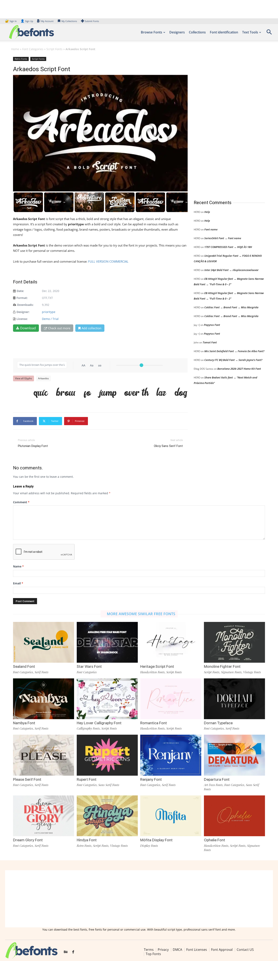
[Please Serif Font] (43, 755)
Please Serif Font (27, 779)
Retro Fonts (21, 58)
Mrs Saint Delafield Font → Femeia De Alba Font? (234, 351)
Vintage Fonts (252, 672)
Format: (22, 298)
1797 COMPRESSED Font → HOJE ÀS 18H (228, 247)
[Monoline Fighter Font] (234, 642)
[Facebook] (73, 952)
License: (22, 319)
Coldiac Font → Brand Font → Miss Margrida (231, 307)
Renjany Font (151, 779)
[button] (269, 33)
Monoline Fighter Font (222, 666)
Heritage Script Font (157, 666)
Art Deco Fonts (213, 785)
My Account (47, 21)
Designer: (23, 312)
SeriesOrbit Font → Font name (222, 238)
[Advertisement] (224, 124)
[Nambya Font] (43, 698)
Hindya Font (87, 840)
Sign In (11, 21)
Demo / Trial (50, 319)
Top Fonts (153, 954)
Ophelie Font (214, 840)
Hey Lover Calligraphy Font (99, 723)
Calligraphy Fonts (88, 728)
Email (18, 583)
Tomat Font (210, 342)
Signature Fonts (231, 672)
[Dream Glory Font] (43, 815)
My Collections (69, 21)
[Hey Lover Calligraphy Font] (107, 698)
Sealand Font (24, 666)
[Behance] (66, 952)
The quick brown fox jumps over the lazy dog (102, 393)
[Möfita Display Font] (170, 815)
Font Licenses (196, 949)
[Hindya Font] (107, 815)
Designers (177, 32)
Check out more (59, 328)
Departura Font (217, 779)
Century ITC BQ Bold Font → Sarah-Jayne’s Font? (233, 360)
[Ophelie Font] (234, 815)
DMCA (177, 949)
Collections (197, 32)
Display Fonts (149, 846)
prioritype (48, 312)
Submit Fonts (92, 21)
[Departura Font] (234, 755)
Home (15, 49)
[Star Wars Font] (107, 642)
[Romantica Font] (170, 698)
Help (207, 212)
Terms (149, 949)
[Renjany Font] (170, 755)
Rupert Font (86, 779)
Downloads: (25, 305)
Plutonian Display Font (33, 446)
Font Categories (32, 49)
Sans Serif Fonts (108, 785)
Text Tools (250, 32)
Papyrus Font (212, 325)
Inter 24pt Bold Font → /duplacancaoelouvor (231, 270)
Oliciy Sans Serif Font (168, 446)
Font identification (224, 32)
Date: (20, 291)
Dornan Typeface (218, 723)
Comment (21, 502)
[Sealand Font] (43, 642)
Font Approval (222, 949)
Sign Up (27, 21)
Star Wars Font (89, 666)
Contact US (245, 949)
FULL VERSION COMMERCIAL (108, 261)
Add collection (91, 328)
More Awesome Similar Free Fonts (141, 613)
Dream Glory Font (28, 840)
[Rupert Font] (107, 755)
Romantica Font (153, 723)
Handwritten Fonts (152, 672)
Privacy (163, 949)
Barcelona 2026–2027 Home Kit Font (239, 368)
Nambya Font (24, 723)
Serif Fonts (41, 672)
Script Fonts (54, 49)
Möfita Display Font (156, 840)
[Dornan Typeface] (234, 698)
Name (18, 566)
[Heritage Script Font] (170, 642)
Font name (211, 229)
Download (28, 328)
